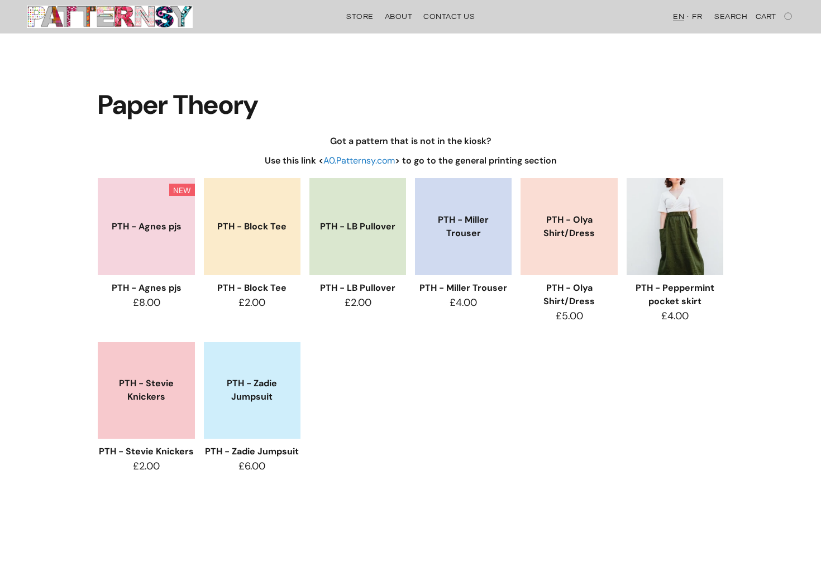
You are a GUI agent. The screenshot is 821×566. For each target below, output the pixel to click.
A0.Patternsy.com (359, 160)
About (399, 17)
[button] (110, 17)
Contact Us (449, 17)
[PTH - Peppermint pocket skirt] (675, 226)
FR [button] (697, 17)
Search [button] (730, 17)
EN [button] (678, 17)
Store (360, 17)
